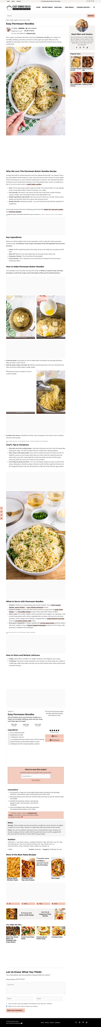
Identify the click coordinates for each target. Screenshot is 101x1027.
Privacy (47, 1022)
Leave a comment (31, 28)
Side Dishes (69, 7)
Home (38, 7)
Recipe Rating (10, 979)
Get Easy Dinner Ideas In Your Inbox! (51, 1)
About (13, 1)
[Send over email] (1, 518)
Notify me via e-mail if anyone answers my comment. (23, 1006)
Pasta (16, 20)
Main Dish (58, 7)
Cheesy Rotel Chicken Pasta (12, 879)
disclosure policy (31, 33)
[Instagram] (89, 1)
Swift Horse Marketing (15, 1023)
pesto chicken (20, 607)
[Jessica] (8, 29)
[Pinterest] (91, 1)
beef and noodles (57, 209)
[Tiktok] (93, 1)
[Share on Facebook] (1, 508)
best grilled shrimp (24, 612)
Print (55, 736)
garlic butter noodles (34, 184)
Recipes (12, 20)
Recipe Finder (47, 7)
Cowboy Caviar (57, 937)
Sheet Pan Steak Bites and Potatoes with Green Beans (12, 939)
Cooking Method (83, 7)
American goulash (15, 211)
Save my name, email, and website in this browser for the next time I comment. (30, 1003)
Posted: (13, 31)
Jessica (15, 28)
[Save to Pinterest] (1, 515)
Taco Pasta (55, 878)
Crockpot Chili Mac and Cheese (28, 879)
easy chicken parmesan (35, 607)
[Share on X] (1, 511)
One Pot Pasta (42, 865)
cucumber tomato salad (23, 621)
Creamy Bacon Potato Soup (41, 938)
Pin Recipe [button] (55, 740)
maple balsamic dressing (55, 618)
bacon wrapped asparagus (37, 625)
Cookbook (57, 1022)
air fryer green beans (47, 623)
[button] (62, 7)
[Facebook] (87, 1)
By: (12, 28)
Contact (18, 1)
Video (8, 1)
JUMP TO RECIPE (30, 30)
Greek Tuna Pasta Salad (27, 938)
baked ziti (47, 209)
